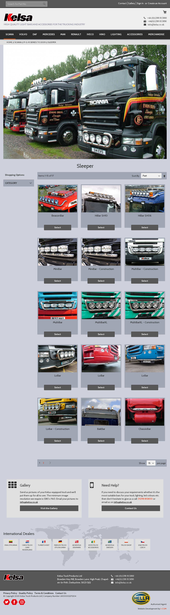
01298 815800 (145, 498)
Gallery (131, 3)
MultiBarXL (101, 322)
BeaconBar (57, 215)
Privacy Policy (10, 593)
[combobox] (26, 4)
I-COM (164, 608)
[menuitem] (10, 34)
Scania (18, 42)
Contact (122, 3)
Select (57, 227)
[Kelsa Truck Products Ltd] (44, 19)
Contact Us (131, 508)
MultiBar (57, 322)
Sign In (140, 3)
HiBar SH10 (101, 215)
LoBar (57, 375)
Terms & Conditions (44, 593)
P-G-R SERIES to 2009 (35, 42)
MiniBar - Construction (101, 269)
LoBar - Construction (58, 428)
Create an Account (157, 3)
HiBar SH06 (144, 215)
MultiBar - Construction (144, 269)
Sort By (135, 175)
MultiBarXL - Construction (144, 322)
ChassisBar (145, 428)
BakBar (101, 428)
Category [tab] (11, 183)
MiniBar (57, 269)
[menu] (85, 34)
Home (10, 42)
